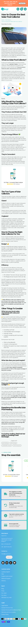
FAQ (2, 574)
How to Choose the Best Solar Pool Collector (12, 21)
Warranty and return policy (8, 612)
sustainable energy (6, 445)
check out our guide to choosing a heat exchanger (13, 435)
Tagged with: (14, 440)
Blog (2, 588)
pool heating (5, 442)
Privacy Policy (5, 614)
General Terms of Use (7, 607)
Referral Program (6, 578)
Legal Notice (4, 605)
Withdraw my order (6, 597)
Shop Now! (22, 3)
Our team (4, 593)
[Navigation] (25, 9)
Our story (3, 595)
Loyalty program (5, 571)
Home (2, 20)
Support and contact (6, 576)
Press (2, 590)
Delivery (3, 580)
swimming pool (16, 445)
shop (11, 429)
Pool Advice (8, 20)
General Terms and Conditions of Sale (11, 610)
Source (3, 98)
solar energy (13, 442)
